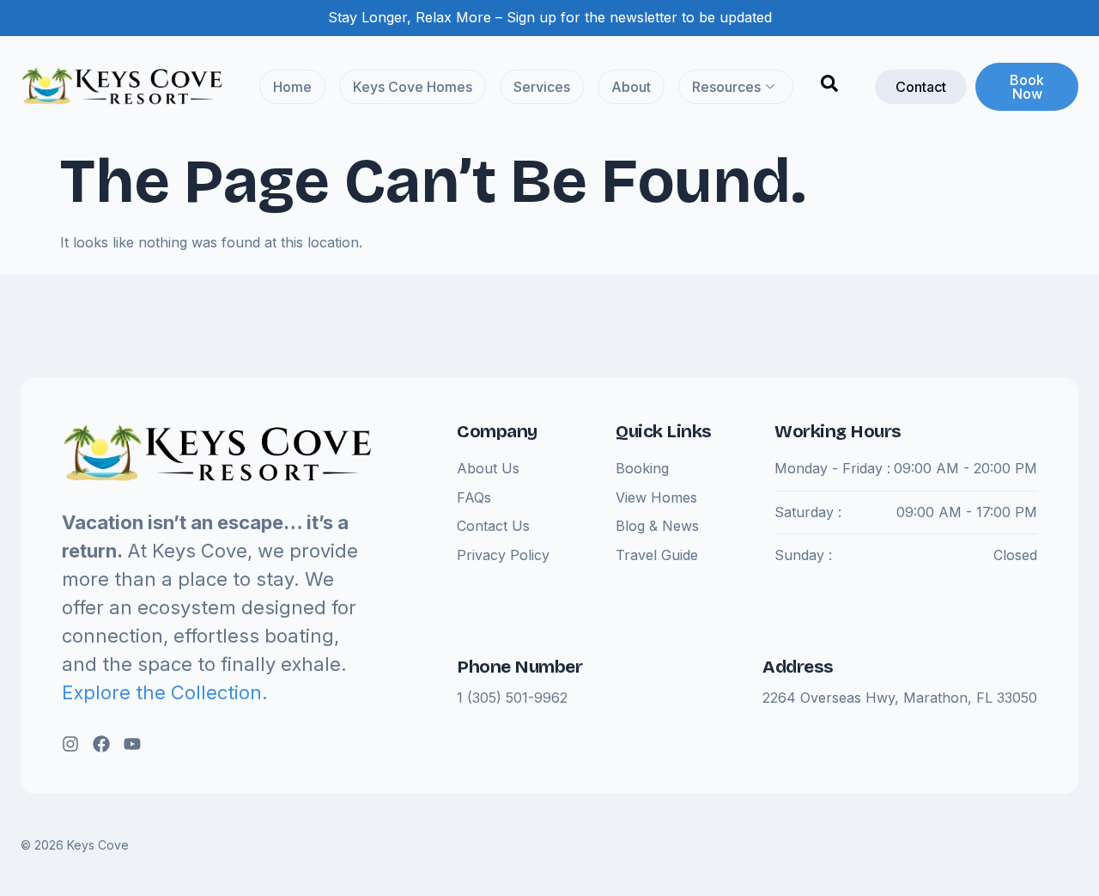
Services (541, 86)
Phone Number (519, 666)
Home (292, 86)
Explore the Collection (162, 692)
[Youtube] (132, 744)
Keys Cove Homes (412, 86)
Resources (726, 86)
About (631, 86)
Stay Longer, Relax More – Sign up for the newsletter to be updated (550, 17)
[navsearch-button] (829, 87)
